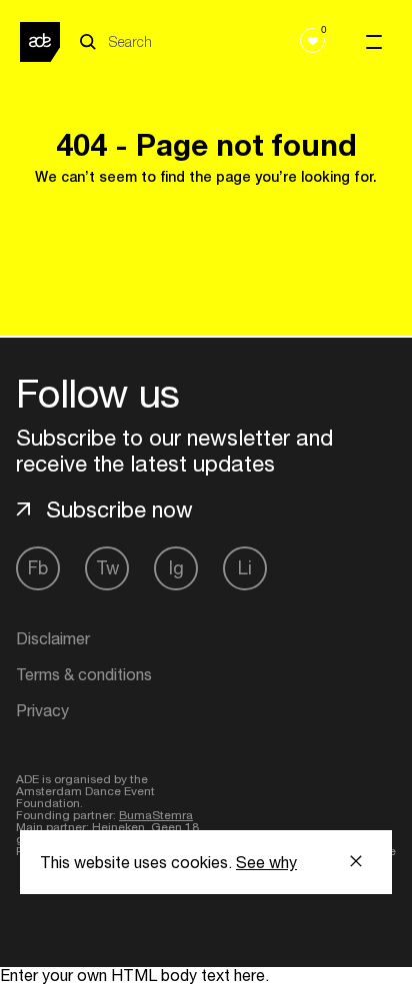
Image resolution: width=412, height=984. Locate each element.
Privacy (42, 710)
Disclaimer (53, 638)
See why (266, 862)
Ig (176, 567)
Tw (107, 567)
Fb (38, 567)
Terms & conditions (84, 674)
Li (245, 567)
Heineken (118, 827)
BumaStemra (156, 815)
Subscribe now (119, 509)
